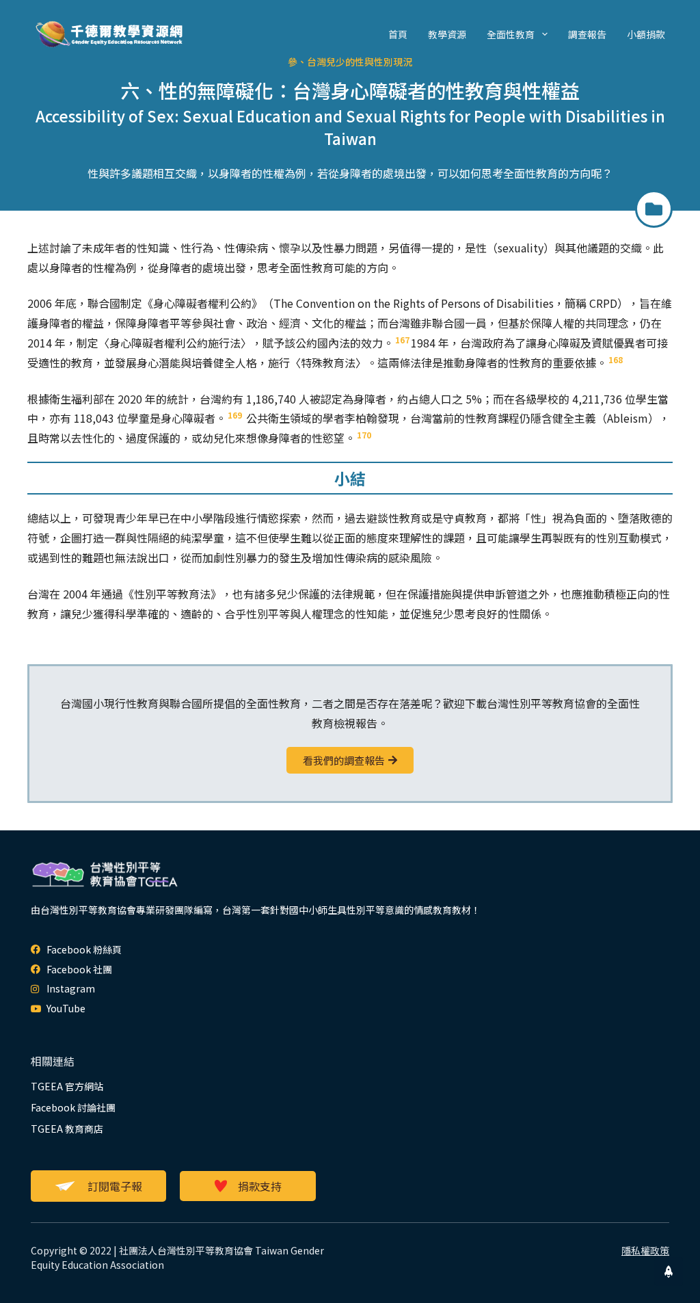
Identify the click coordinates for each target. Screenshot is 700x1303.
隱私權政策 (645, 1250)
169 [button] (235, 415)
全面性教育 (511, 34)
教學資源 (447, 34)
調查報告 (587, 34)
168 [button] (615, 359)
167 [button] (402, 339)
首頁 (397, 34)
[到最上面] (668, 1271)
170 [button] (364, 434)
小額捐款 (646, 34)
